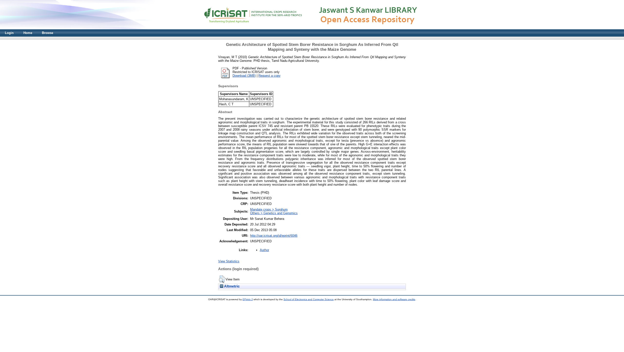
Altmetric (231, 286)
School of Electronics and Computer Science (308, 299)
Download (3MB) (244, 75)
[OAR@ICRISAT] (312, 28)
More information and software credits (394, 299)
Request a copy (269, 75)
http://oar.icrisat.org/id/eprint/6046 (273, 235)
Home (27, 33)
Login (9, 33)
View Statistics (228, 261)
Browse (47, 33)
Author (264, 250)
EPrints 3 (248, 299)
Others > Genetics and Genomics (274, 213)
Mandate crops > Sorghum (269, 209)
